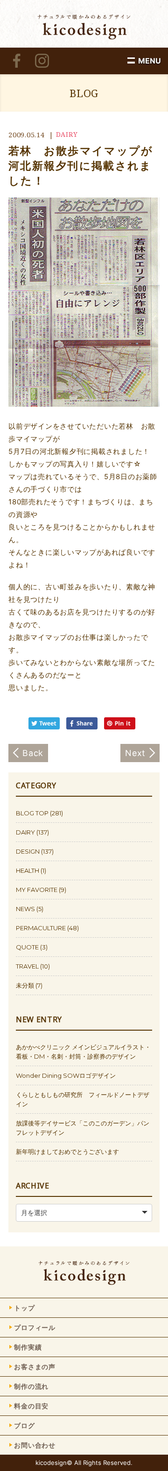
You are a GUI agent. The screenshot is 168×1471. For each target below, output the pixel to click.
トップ (24, 1308)
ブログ (24, 1425)
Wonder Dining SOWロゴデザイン (66, 1075)
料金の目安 (31, 1406)
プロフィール (35, 1327)
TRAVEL (27, 966)
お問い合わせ (35, 1445)
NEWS (25, 908)
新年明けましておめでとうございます (67, 1151)
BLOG (84, 93)
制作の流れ (31, 1386)
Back (32, 753)
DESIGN (28, 851)
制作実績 (28, 1347)
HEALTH (27, 870)
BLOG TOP (32, 813)
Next (135, 753)
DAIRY (67, 134)
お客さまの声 (35, 1367)
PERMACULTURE (41, 928)
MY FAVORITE (36, 889)
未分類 (25, 985)
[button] (149, 60)
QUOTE (27, 947)
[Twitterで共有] (46, 726)
